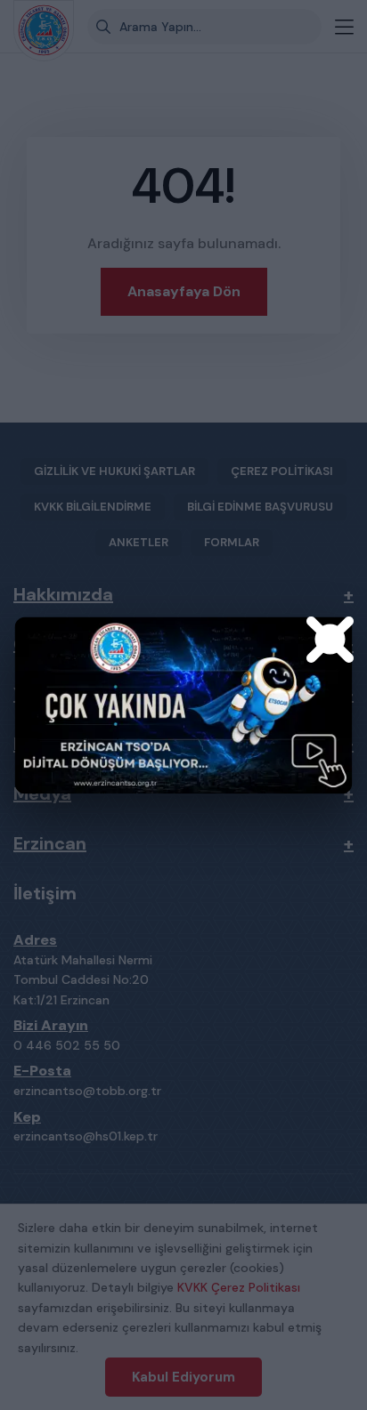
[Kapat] (330, 639)
